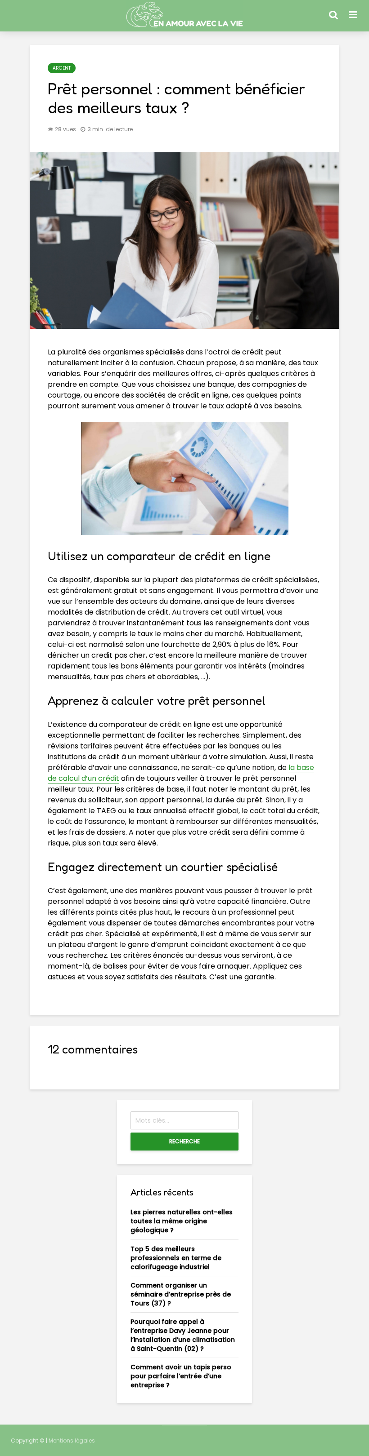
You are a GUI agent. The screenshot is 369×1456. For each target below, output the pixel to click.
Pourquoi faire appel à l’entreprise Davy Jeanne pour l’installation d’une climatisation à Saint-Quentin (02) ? (182, 1335)
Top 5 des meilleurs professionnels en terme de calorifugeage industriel (175, 1257)
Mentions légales (72, 1440)
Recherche (184, 1141)
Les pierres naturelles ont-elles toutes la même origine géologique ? (181, 1221)
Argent (62, 68)
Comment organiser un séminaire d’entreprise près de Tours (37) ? (180, 1294)
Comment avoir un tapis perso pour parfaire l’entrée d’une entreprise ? (180, 1376)
